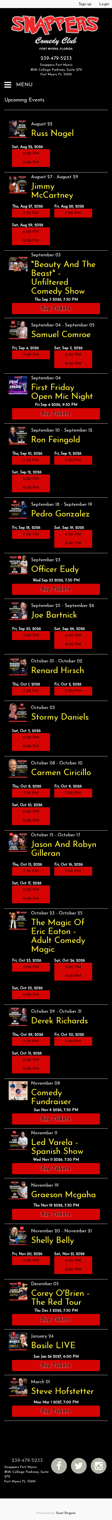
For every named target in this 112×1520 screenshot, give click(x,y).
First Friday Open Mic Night (62, 392)
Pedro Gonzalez (60, 514)
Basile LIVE (53, 1346)
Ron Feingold (55, 440)
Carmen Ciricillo (61, 772)
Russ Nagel (52, 133)
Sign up (85, 4)
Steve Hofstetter (62, 1391)
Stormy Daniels (60, 717)
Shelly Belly (52, 1240)
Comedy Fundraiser (51, 1097)
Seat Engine (66, 1513)
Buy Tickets (56, 308)
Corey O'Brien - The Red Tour (60, 1298)
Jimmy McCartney (52, 191)
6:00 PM (31, 153)
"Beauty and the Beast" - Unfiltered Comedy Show (63, 278)
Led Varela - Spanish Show (57, 1147)
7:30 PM (31, 213)
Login (104, 4)
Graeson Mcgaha (63, 1195)
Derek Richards (59, 1021)
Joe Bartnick (54, 615)
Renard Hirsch (57, 670)
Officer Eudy (55, 569)
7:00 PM (73, 213)
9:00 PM (31, 162)
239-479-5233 (56, 58)
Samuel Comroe (61, 334)
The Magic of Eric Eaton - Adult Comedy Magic (58, 936)
